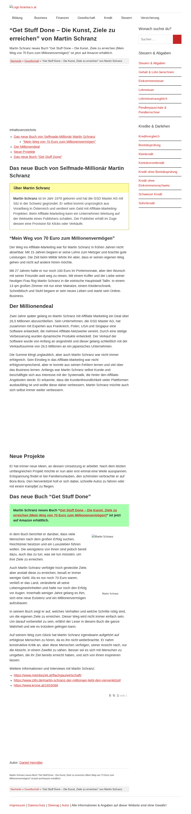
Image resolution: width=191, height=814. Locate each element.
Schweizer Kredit (150, 194)
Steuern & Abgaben (152, 63)
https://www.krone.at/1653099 (36, 685)
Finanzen (62, 18)
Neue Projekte (24, 152)
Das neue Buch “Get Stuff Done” (38, 157)
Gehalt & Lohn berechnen (156, 72)
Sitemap (53, 805)
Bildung (17, 18)
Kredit (108, 18)
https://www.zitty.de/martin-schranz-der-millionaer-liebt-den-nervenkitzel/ (67, 680)
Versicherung (150, 18)
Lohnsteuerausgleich (153, 98)
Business (40, 18)
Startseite (15, 60)
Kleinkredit (146, 154)
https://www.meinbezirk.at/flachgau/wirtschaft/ (48, 675)
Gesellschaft (86, 18)
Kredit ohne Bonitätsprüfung (158, 172)
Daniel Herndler (31, 763)
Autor (65, 805)
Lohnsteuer (146, 90)
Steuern (126, 18)
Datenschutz (36, 805)
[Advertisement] (69, 97)
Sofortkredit (147, 203)
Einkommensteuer (151, 81)
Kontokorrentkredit (151, 163)
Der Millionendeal (27, 147)
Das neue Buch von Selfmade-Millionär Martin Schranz (54, 137)
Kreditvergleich (149, 136)
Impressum (17, 805)
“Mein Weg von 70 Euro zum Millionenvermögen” (59, 142)
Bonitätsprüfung (149, 145)
